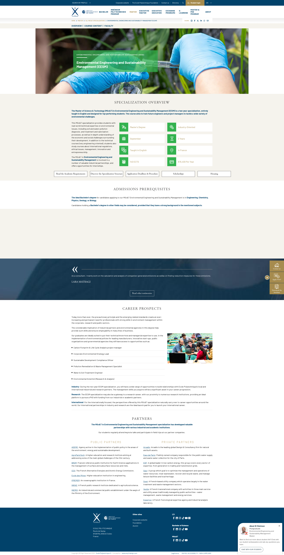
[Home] (85, 12)
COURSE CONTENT (93, 26)
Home (73, 21)
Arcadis (146, 447)
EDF (145, 463)
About (208, 12)
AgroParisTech (78, 455)
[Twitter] (198, 21)
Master (133, 12)
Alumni (135, 526)
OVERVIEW (77, 26)
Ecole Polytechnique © (103, 553)
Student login (195, 3)
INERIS (75, 490)
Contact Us (97, 541)
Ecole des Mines (79, 475)
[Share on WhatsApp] (204, 21)
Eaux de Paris (149, 455)
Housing (214, 173)
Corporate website (122, 3)
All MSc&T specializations (95, 21)
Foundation (137, 523)
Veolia (146, 489)
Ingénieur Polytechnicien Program (118, 12)
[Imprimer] (191, 21)
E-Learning (183, 12)
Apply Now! (277, 279)
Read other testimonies (142, 293)
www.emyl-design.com (129, 553)
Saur (145, 470)
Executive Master (144, 12)
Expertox (147, 500)
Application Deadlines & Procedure (142, 173)
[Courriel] (208, 21)
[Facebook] (194, 21)
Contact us (165, 3)
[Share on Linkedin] (201, 21)
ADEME (75, 447)
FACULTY (109, 26)
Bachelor (103, 12)
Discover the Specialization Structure (106, 173)
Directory (175, 3)
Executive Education (157, 12)
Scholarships (178, 173)
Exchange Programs (170, 12)
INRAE (74, 485)
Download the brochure (277, 291)
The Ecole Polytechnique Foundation (145, 3)
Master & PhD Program (195, 12)
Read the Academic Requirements (70, 173)
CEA (73, 470)
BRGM (74, 463)
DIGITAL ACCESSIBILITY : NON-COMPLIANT (196, 553)
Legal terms (175, 553)
